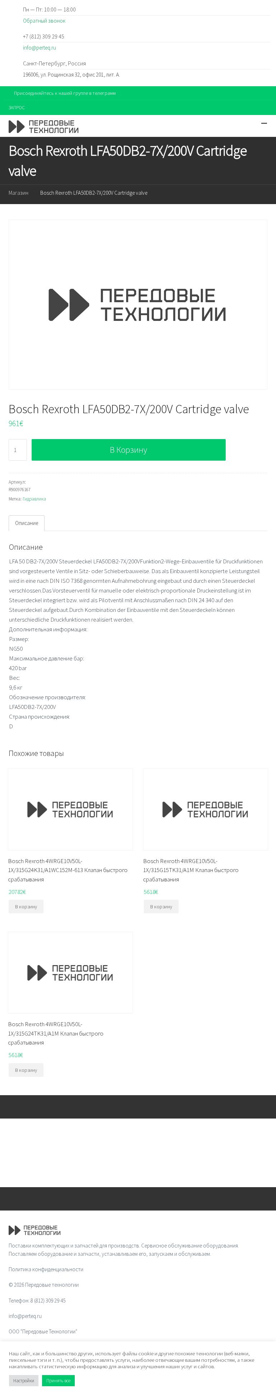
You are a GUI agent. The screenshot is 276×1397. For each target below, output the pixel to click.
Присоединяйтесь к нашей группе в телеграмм (65, 93)
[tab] (27, 523)
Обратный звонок (44, 20)
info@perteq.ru (39, 47)
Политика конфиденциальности (46, 1269)
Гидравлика (34, 499)
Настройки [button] (23, 1381)
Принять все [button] (58, 1381)
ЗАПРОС (17, 108)
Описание (26, 523)
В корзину (128, 449)
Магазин (18, 192)
